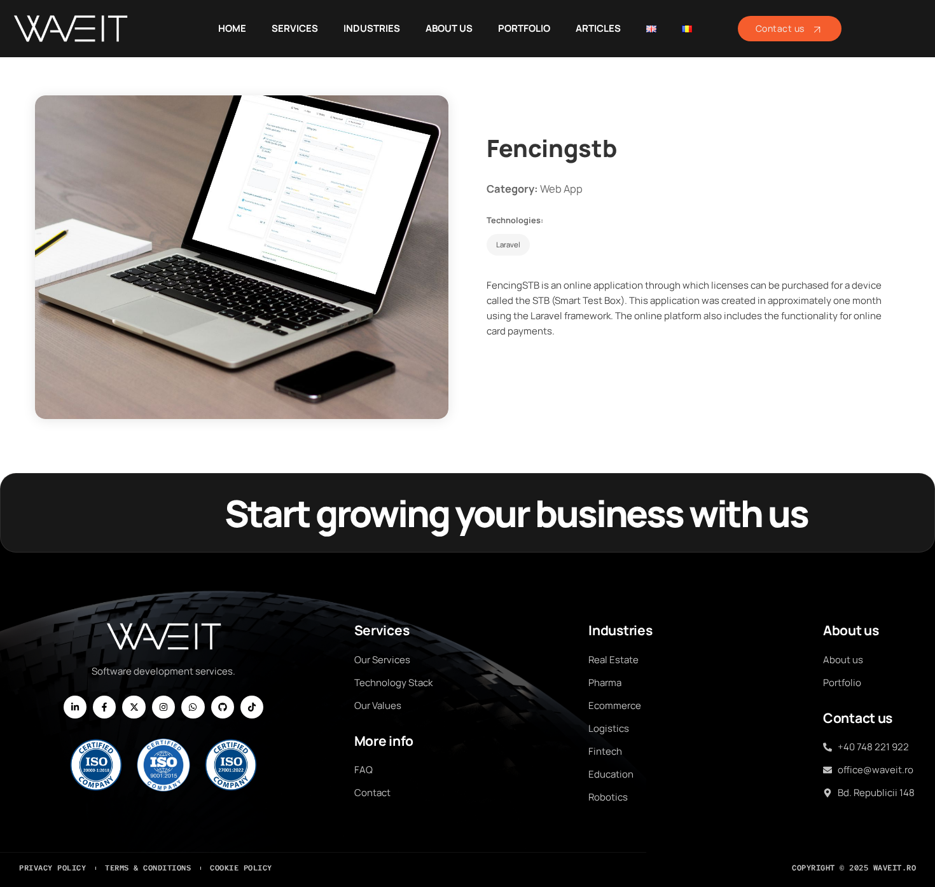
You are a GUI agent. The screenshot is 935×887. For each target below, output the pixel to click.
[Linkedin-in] (75, 707)
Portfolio (524, 28)
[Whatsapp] (192, 707)
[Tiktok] (251, 707)
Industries (371, 28)
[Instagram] (163, 707)
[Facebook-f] (104, 707)
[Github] (222, 707)
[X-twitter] (133, 707)
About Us (449, 28)
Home (232, 28)
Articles (598, 28)
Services (295, 28)
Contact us (780, 28)
